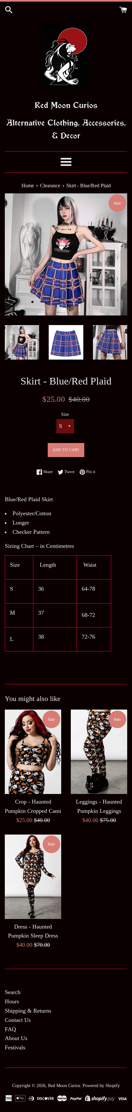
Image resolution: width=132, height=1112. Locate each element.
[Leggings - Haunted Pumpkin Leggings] (99, 752)
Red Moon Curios (64, 1085)
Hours (12, 1001)
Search (13, 992)
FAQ (10, 1029)
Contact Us (18, 1020)
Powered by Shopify (101, 1085)
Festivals (15, 1047)
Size (65, 414)
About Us (16, 1038)
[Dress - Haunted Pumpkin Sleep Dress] (33, 877)
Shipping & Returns (28, 1010)
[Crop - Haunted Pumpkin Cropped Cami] (33, 752)
